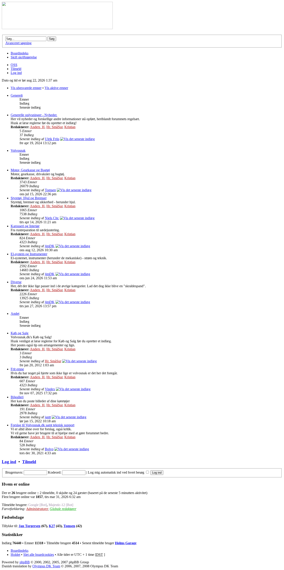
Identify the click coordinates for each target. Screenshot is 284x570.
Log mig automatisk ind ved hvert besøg (116, 472)
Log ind (16, 73)
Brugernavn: (14, 472)
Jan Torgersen (29, 526)
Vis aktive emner (56, 88)
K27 (52, 526)
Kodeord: (54, 472)
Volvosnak (18, 150)
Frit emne (17, 369)
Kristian (69, 127)
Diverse (16, 282)
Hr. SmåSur (54, 127)
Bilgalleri (17, 397)
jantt (48, 417)
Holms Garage (125, 543)
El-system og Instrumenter (29, 254)
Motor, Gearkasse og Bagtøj (30, 170)
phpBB (25, 562)
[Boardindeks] (57, 28)
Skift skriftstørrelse (24, 57)
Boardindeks (19, 53)
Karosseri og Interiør (25, 226)
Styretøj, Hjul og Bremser (29, 198)
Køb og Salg (19, 333)
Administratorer (37, 509)
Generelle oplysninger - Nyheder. (34, 115)
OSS (14, 65)
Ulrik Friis (52, 139)
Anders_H (37, 127)
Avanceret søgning (18, 43)
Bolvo (49, 449)
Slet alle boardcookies (38, 554)
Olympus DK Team (46, 566)
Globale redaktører (63, 509)
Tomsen (50, 190)
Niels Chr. (52, 218)
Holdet (15, 554)
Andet (15, 313)
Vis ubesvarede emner (26, 88)
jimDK (50, 246)
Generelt (17, 95)
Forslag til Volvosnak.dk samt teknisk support (42, 425)
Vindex (50, 389)
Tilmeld (16, 69)
